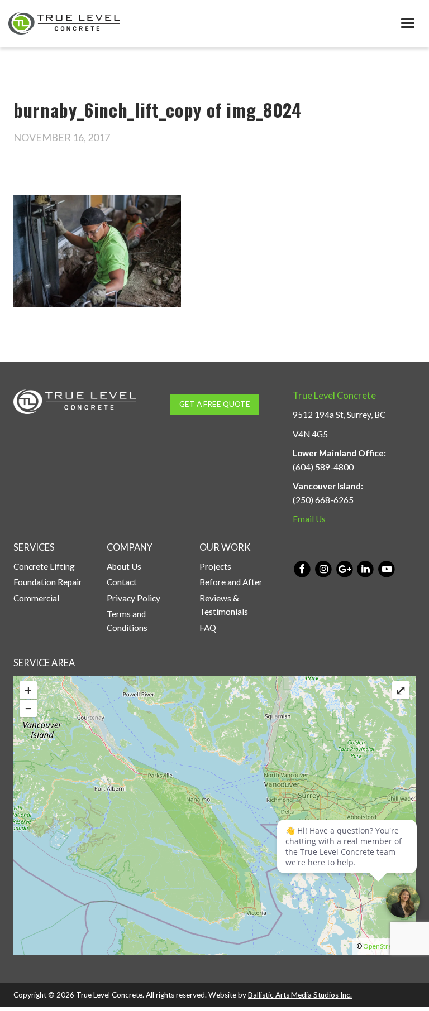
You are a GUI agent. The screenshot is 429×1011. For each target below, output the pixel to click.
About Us (124, 566)
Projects (215, 566)
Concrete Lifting (44, 566)
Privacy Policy (133, 598)
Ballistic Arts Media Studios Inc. (300, 994)
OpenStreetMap (387, 946)
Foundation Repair (47, 582)
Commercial (36, 598)
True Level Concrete (334, 395)
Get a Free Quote (214, 403)
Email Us (309, 519)
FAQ (207, 628)
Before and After (231, 582)
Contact (122, 582)
